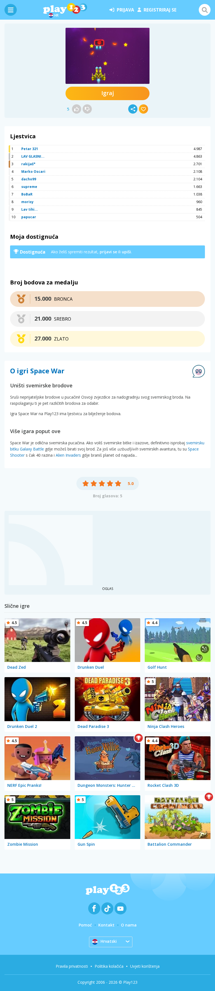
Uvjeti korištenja (145, 966)
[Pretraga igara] (205, 10)
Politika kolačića (109, 966)
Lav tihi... (29, 209)
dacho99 (28, 179)
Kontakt (106, 925)
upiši (126, 251)
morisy (27, 201)
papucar (28, 217)
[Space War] (107, 56)
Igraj (107, 93)
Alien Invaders (68, 455)
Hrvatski (109, 941)
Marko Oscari (33, 171)
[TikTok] (107, 908)
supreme (29, 186)
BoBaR (26, 194)
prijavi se (108, 251)
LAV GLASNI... (33, 156)
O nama (129, 925)
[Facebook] (94, 908)
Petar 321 (29, 148)
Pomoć (85, 925)
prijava (125, 10)
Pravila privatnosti (72, 966)
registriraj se (160, 10)
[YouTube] (120, 908)
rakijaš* (28, 164)
